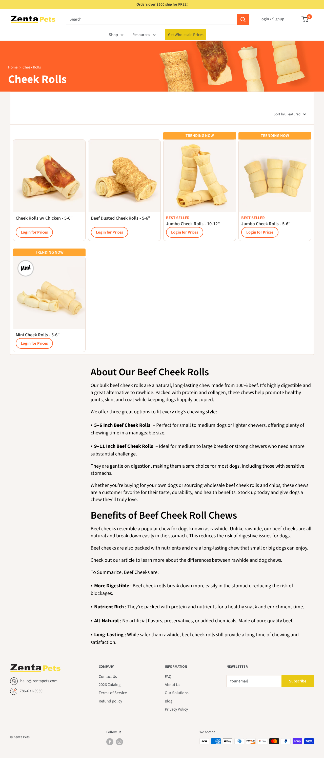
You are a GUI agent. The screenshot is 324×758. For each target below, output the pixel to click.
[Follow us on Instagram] (119, 741)
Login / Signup (271, 19)
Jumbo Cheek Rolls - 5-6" (266, 224)
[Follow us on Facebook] (109, 741)
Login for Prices (34, 232)
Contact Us (108, 676)
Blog (168, 701)
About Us (172, 685)
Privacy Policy (176, 709)
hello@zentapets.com (38, 681)
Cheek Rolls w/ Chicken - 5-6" (44, 218)
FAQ (168, 676)
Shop (113, 35)
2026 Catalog (109, 685)
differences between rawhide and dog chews (234, 560)
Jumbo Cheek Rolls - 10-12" (193, 224)
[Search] (243, 19)
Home (12, 67)
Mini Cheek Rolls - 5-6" (38, 335)
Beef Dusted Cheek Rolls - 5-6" (120, 218)
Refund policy (110, 701)
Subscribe (297, 681)
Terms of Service (113, 693)
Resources (141, 35)
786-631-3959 (31, 691)
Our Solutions (177, 693)
